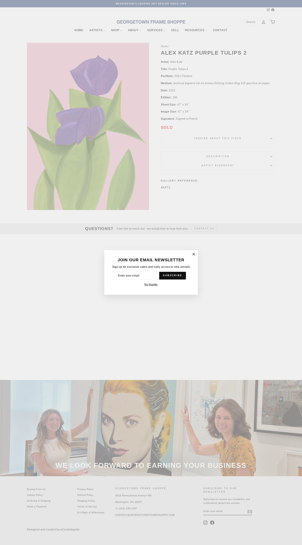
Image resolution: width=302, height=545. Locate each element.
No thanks (151, 284)
